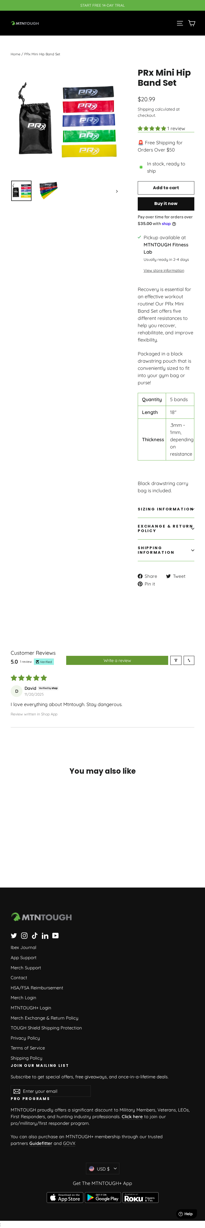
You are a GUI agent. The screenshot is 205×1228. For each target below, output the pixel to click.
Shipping (146, 109)
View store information (164, 270)
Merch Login (23, 997)
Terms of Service (28, 1048)
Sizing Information (166, 509)
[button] (152, 128)
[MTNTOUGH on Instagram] (24, 935)
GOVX (69, 1143)
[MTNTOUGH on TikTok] (34, 935)
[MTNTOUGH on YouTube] (55, 935)
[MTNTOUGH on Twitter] (14, 935)
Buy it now (166, 203)
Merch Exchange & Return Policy (44, 1018)
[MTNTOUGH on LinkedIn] (45, 935)
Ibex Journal (23, 947)
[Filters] (176, 660)
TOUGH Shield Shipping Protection (46, 1028)
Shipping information (156, 550)
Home (15, 54)
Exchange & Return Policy (165, 528)
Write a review (117, 660)
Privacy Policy (25, 1038)
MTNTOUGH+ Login (31, 1007)
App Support (24, 957)
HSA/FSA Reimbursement (37, 987)
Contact (19, 977)
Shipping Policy (26, 1058)
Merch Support (26, 967)
